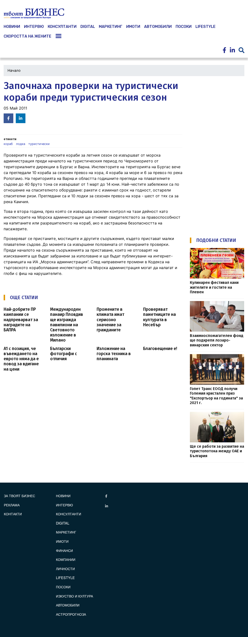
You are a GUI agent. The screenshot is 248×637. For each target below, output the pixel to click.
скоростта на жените (27, 36)
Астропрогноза (71, 614)
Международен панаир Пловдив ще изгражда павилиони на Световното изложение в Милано (66, 325)
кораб (8, 144)
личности (65, 568)
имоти (133, 26)
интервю (34, 26)
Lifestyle (205, 26)
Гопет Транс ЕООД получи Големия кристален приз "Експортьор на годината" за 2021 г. (216, 395)
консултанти (62, 26)
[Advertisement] (219, 153)
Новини (63, 495)
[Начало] (34, 13)
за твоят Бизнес (19, 495)
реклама (12, 504)
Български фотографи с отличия (63, 353)
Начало (14, 70)
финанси (64, 550)
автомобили (158, 26)
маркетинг (110, 26)
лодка (20, 144)
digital (62, 523)
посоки (184, 26)
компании (65, 559)
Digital (87, 26)
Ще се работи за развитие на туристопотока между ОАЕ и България (217, 451)
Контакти (13, 513)
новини (12, 26)
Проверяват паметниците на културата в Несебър (159, 317)
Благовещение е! (160, 348)
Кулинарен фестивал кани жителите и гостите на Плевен (214, 287)
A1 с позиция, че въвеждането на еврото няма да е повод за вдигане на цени (21, 359)
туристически (39, 144)
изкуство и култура (74, 595)
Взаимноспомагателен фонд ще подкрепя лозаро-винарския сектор (216, 340)
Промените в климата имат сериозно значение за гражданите (110, 319)
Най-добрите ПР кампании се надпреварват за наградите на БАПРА (21, 319)
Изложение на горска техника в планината (114, 353)
